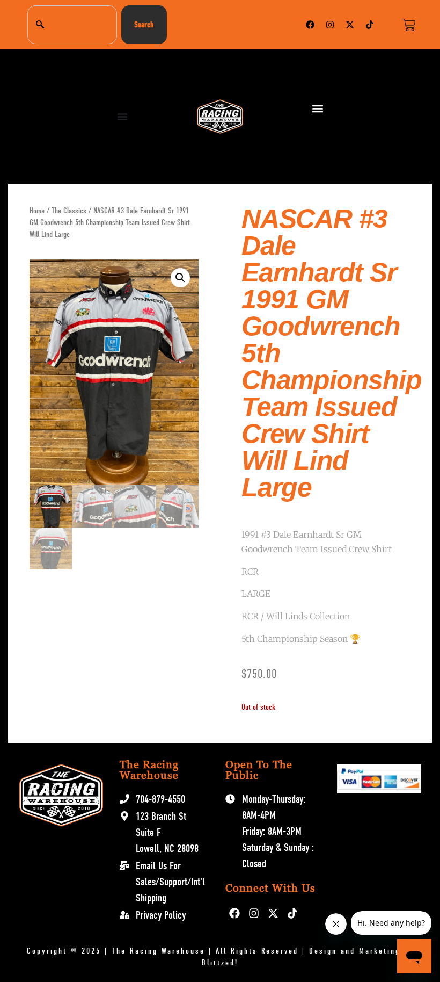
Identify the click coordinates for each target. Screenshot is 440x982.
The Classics (69, 210)
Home (37, 210)
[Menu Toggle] (122, 116)
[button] (318, 109)
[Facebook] (310, 24)
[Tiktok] (369, 24)
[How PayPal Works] (379, 791)
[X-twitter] (349, 24)
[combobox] (72, 24)
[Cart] (409, 25)
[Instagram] (330, 24)
